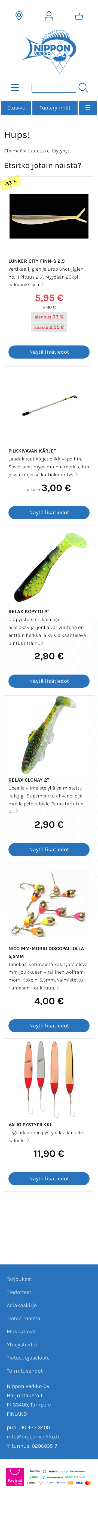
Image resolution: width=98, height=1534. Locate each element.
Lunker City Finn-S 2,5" (37, 261)
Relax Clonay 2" (28, 780)
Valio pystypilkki (29, 1125)
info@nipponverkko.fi (33, 1436)
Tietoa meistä (23, 1318)
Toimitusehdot (25, 1371)
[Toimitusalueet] (19, 16)
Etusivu (16, 108)
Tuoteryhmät (55, 108)
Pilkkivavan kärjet (32, 451)
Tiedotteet (19, 1292)
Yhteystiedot (22, 1344)
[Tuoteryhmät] (15, 87)
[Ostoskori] (79, 16)
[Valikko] (88, 108)
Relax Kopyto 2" (28, 611)
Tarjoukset (19, 1279)
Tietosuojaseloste (28, 1358)
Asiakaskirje (22, 1305)
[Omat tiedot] (49, 16)
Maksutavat (21, 1331)
